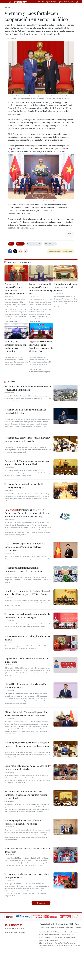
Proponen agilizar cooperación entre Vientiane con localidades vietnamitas (15, 289)
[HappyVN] (68, 917)
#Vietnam (20, 244)
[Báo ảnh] (55, 917)
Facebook (10, 251)
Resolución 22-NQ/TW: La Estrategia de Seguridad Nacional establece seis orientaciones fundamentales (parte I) (28, 513)
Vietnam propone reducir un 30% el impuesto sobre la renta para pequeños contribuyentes (26, 744)
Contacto (77, 927)
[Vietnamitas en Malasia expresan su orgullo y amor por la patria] (66, 880)
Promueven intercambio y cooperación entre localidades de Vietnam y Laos (40, 289)
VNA (47, 927)
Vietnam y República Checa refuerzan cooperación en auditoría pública (22, 822)
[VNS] (12, 917)
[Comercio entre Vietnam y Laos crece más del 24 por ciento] (66, 273)
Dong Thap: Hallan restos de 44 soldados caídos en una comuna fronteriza (27, 767)
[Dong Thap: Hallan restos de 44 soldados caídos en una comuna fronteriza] (66, 772)
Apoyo (77, 924)
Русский (71, 2)
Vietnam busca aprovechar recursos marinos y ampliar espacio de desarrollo (27, 439)
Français (53, 2)
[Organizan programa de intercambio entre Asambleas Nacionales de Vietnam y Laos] (41, 331)
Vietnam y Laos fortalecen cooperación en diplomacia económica (15, 346)
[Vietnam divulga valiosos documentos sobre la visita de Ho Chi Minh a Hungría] (66, 621)
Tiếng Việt (41, 2)
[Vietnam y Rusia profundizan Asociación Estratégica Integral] (66, 491)
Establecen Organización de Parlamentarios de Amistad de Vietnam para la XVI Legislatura (27, 592)
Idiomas (41, 927)
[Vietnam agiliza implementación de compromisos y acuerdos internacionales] (66, 574)
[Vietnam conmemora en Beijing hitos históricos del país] (66, 643)
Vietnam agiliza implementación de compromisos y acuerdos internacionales (24, 569)
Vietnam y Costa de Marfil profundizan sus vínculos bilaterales (25, 411)
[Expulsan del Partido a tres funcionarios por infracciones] (66, 665)
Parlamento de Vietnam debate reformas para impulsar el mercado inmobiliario (26, 462)
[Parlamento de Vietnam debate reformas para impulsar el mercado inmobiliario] (66, 467)
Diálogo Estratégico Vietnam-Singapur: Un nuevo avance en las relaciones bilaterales (25, 714)
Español (60, 2)
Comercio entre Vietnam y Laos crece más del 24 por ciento (65, 287)
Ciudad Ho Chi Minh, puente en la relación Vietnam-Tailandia (25, 686)
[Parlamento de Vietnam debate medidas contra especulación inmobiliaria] (66, 393)
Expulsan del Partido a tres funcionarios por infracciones (26, 660)
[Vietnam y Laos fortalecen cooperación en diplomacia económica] (16, 331)
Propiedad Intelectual (47, 924)
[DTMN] (40, 917)
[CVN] (27, 917)
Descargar (41, 903)
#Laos (11, 244)
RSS (71, 924)
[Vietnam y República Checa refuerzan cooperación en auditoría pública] (66, 827)
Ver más (11, 381)
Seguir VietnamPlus (55, 251)
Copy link (26, 251)
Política (8, 8)
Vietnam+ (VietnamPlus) (20, 1)
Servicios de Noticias (57, 927)
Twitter (15, 251)
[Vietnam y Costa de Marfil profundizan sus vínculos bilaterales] (66, 416)
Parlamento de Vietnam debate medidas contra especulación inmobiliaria (27, 388)
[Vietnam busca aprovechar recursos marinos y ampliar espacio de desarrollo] (66, 444)
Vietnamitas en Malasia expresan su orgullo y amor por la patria (26, 876)
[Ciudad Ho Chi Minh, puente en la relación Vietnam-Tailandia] (66, 690)
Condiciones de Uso (62, 924)
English (48, 2)
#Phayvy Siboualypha (34, 244)
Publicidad (69, 927)
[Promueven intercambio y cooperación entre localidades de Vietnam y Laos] (41, 273)
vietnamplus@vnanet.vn (51, 940)
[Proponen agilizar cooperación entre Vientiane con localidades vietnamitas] (16, 273)
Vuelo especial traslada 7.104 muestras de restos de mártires (28, 850)
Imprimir (20, 251)
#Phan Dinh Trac (50, 244)
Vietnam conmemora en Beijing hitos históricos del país (28, 638)
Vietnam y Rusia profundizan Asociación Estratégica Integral (24, 486)
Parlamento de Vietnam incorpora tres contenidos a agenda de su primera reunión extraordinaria (26, 795)
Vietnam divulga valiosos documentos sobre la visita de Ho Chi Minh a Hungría (27, 616)
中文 (65, 1)
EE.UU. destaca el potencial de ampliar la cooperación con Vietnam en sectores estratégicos (24, 547)
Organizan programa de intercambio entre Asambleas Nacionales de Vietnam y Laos (41, 346)
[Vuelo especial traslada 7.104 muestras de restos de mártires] (66, 855)
